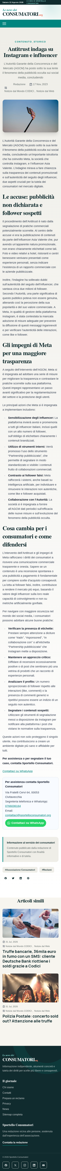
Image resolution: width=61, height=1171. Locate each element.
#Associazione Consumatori (20, 870)
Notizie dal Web (45, 91)
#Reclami (47, 870)
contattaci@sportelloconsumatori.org (28, 815)
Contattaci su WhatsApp (18, 771)
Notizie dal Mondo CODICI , (19, 91)
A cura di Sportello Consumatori (36, 2)
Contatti (7, 1092)
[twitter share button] (13, 878)
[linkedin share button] (21, 878)
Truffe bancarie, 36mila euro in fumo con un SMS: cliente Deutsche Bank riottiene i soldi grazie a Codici (29, 959)
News (6, 1109)
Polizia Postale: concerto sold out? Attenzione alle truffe (30, 1019)
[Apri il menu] (5, 24)
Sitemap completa (13, 1114)
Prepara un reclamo (13, 1098)
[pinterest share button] (28, 878)
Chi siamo (8, 1087)
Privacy (7, 1103)
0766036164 (13, 806)
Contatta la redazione (15, 1142)
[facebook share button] (6, 878)
